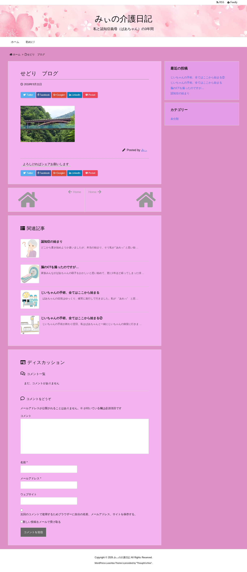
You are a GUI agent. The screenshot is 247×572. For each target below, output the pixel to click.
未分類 (175, 118)
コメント (25, 415)
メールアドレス (30, 478)
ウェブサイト (28, 494)
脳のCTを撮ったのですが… (60, 267)
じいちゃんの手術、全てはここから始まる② (72, 318)
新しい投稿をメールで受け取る (42, 521)
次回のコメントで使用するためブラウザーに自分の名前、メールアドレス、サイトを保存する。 (78, 514)
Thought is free (144, 563)
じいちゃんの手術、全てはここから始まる (70, 292)
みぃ (144, 150)
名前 (24, 462)
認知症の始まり (52, 241)
